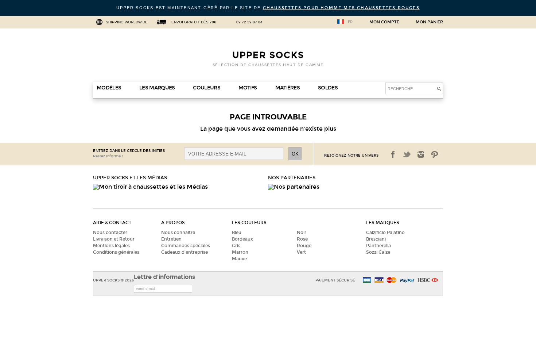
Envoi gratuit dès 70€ (193, 22)
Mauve (239, 258)
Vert (301, 252)
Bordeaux (242, 239)
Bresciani (376, 239)
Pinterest (434, 154)
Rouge (304, 245)
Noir (301, 232)
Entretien (171, 239)
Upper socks (268, 55)
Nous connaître (178, 232)
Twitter (407, 154)
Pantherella (378, 245)
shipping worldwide (127, 22)
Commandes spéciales (185, 245)
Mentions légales (111, 245)
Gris (236, 245)
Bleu (236, 232)
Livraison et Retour (114, 239)
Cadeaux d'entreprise (184, 252)
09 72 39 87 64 (249, 22)
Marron (240, 252)
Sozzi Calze (378, 252)
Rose (302, 239)
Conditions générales (116, 252)
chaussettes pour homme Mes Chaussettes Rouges (341, 7)
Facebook (393, 154)
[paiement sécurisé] (379, 280)
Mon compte (384, 22)
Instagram (420, 154)
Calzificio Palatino (385, 232)
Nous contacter (110, 232)
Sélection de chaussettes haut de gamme (268, 65)
